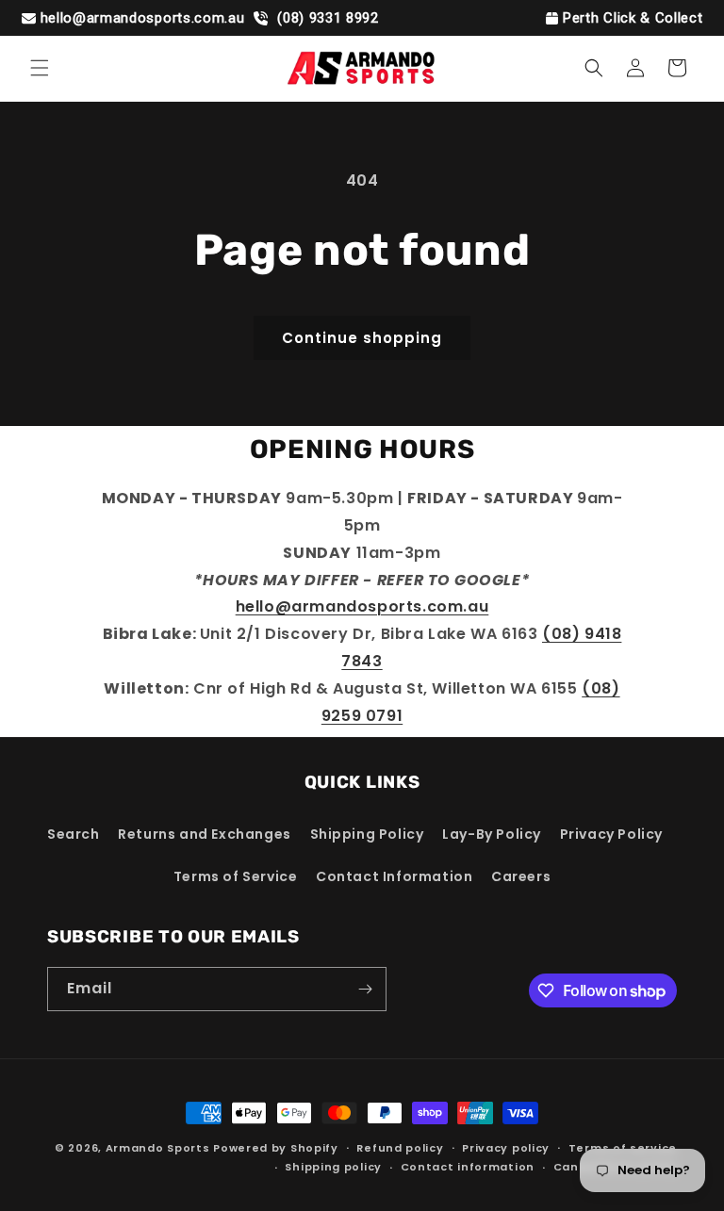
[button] (39, 68)
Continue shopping (362, 338)
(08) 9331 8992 (325, 17)
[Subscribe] (365, 989)
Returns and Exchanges (204, 834)
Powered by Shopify (275, 1147)
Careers (521, 876)
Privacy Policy (611, 834)
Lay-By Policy (491, 834)
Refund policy (399, 1147)
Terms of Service (235, 876)
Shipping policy (333, 1166)
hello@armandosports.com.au (143, 17)
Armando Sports (158, 1147)
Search (73, 834)
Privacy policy (506, 1147)
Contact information (468, 1166)
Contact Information (394, 876)
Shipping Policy (367, 834)
